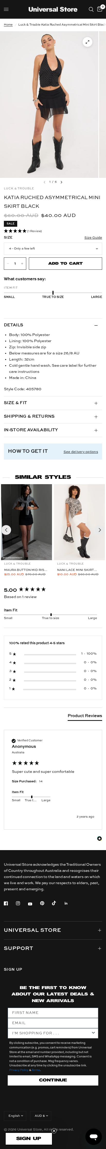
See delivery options (81, 452)
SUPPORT (18, 948)
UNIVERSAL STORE (32, 930)
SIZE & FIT (15, 403)
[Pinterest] (45, 903)
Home (8, 24)
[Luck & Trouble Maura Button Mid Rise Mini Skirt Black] (26, 522)
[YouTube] (33, 904)
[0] (98, 9)
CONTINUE (53, 1080)
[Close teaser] (54, 1130)
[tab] (85, 717)
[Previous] (6, 530)
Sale (10, 223)
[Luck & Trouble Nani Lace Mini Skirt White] (79, 522)
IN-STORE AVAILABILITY (31, 430)
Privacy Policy (19, 1070)
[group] (53, 590)
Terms (36, 1070)
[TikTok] (57, 903)
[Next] (100, 530)
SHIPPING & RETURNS (29, 417)
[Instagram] (21, 903)
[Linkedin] (69, 903)
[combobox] (51, 1033)
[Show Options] (93, 1033)
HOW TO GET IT (28, 451)
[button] (53, 231)
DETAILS (13, 325)
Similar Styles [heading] (43, 477)
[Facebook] (9, 903)
